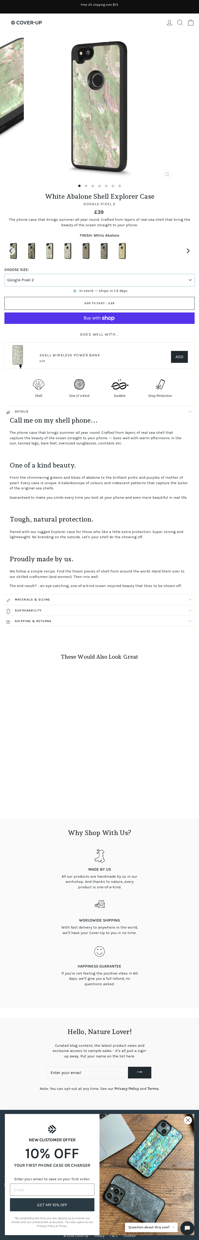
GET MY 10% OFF (52, 1205)
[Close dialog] (188, 1120)
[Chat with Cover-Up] (187, 1228)
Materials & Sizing (32, 599)
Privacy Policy (127, 1088)
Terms (153, 1088)
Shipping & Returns (33, 621)
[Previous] (11, 251)
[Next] (188, 251)
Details (21, 411)
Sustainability (28, 610)
